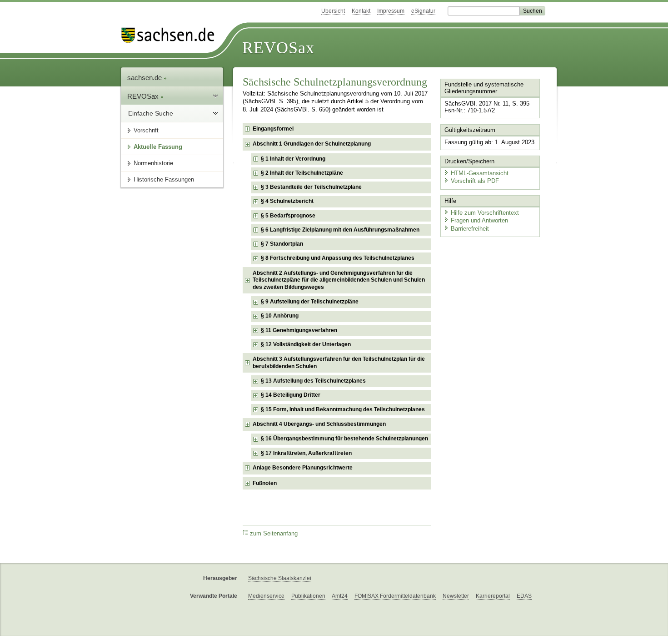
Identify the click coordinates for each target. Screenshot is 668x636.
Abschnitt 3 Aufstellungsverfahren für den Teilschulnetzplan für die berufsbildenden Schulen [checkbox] (339, 362)
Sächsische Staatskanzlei (279, 578)
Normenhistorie (153, 163)
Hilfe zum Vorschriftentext (485, 212)
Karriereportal (493, 596)
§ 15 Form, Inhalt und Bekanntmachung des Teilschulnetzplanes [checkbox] (343, 409)
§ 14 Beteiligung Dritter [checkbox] (290, 395)
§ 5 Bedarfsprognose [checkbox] (288, 215)
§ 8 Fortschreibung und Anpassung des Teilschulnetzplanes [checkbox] (337, 258)
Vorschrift (146, 130)
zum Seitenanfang (274, 533)
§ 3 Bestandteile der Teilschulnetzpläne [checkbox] (311, 187)
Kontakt (361, 11)
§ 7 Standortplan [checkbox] (282, 244)
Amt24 (340, 596)
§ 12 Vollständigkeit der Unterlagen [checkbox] (306, 344)
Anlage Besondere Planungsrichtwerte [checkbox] (303, 467)
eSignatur (423, 11)
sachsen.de (145, 77)
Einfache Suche (150, 113)
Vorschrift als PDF (475, 180)
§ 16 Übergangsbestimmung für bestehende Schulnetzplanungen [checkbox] (344, 438)
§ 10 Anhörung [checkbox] (280, 316)
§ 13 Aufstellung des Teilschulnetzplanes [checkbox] (313, 381)
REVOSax (278, 48)
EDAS (524, 596)
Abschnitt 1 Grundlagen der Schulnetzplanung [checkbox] (312, 144)
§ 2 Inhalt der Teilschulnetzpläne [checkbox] (302, 173)
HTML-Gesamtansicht (479, 173)
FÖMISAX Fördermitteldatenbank (395, 596)
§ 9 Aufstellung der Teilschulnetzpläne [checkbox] (310, 301)
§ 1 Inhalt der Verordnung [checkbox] (293, 159)
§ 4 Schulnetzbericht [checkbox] (287, 201)
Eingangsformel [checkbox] (273, 129)
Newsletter (456, 596)
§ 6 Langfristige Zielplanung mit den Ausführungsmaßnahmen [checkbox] (340, 230)
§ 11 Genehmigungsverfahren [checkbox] (299, 330)
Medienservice (266, 596)
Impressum (390, 11)
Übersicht (333, 11)
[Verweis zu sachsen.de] (171, 35)
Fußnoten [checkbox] (265, 483)
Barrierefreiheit (470, 228)
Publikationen (308, 596)
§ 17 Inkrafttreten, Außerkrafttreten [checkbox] (306, 453)
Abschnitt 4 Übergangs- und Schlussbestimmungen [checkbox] (319, 424)
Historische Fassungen (164, 179)
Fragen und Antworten (479, 220)
